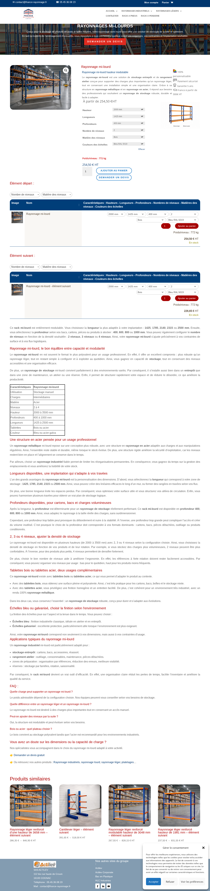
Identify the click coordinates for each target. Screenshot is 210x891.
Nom (29, 203)
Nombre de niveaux (93, 131)
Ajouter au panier (114, 170)
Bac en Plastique (104, 876)
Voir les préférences (192, 881)
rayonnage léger (110, 762)
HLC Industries (103, 880)
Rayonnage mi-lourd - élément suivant (48, 286)
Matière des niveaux (94, 137)
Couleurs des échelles (95, 144)
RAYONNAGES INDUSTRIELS (135, 11)
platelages (128, 762)
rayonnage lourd (90, 762)
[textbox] (23, 194)
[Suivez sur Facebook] (97, 886)
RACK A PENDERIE (150, 16)
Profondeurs (89, 124)
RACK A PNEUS (129, 16)
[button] (203, 847)
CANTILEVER (112, 16)
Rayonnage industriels (66, 762)
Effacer (141, 149)
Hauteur (87, 110)
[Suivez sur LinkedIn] (103, 886)
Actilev (98, 868)
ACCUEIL (110, 11)
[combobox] (25, 194)
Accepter (153, 881)
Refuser (170, 881)
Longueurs (89, 117)
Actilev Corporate (104, 872)
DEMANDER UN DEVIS (105, 41)
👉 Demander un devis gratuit (27, 755)
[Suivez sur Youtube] (108, 886)
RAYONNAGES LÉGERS (167, 11)
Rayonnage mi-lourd (38, 214)
